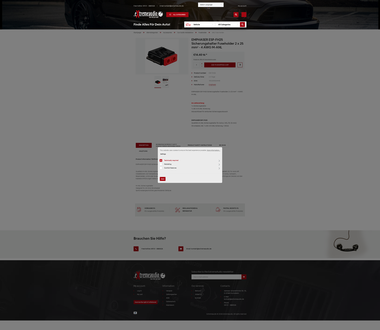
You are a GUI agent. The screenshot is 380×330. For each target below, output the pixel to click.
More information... (213, 150)
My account (242, 6)
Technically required (171, 160)
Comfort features (170, 168)
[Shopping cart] (243, 14)
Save (162, 179)
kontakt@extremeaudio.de (174, 6)
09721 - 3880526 (149, 6)
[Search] (236, 14)
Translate (214, 8)
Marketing (167, 164)
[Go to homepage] (148, 14)
